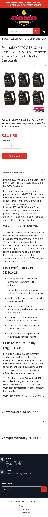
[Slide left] (38, 421)
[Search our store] (36, 31)
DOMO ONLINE (19, 502)
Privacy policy (24, 506)
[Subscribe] (44, 489)
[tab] (24, 172)
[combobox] (24, 31)
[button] (4, 31)
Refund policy (24, 509)
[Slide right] (43, 421)
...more (43, 126)
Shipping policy (24, 513)
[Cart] (43, 31)
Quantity (6, 140)
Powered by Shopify (32, 502)
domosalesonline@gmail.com (18, 473)
